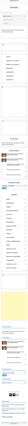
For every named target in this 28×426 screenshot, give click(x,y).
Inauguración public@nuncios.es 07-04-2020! (13, 409)
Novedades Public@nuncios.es (9, 413)
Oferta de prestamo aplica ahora (13, 169)
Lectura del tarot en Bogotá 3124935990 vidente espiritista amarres (15, 154)
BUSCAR (6, 23)
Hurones (14, 7)
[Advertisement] (14, 306)
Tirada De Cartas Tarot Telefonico (14, 174)
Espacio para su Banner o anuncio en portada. (13, 404)
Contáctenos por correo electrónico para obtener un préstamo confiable (15, 165)
